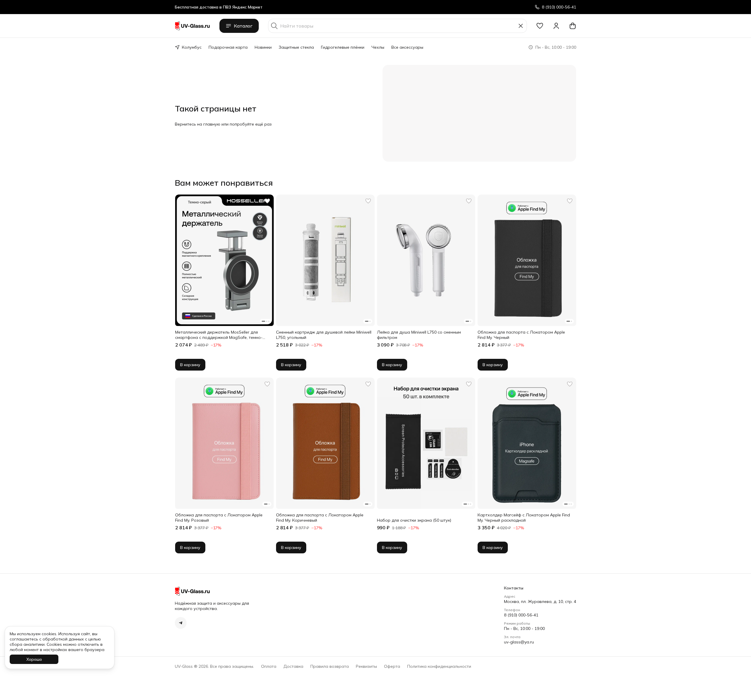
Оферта (392, 666)
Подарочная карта (228, 47)
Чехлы (377, 47)
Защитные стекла (296, 47)
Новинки (263, 47)
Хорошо (34, 659)
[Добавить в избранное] (267, 201)
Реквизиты (366, 666)
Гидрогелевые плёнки (342, 47)
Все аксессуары (407, 47)
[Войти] (556, 25)
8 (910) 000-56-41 (521, 615)
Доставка (293, 666)
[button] (539, 25)
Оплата (268, 666)
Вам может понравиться (224, 182)
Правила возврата (329, 666)
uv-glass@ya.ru (519, 642)
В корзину (190, 364)
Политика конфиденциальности (439, 666)
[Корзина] (572, 25)
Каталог (243, 26)
